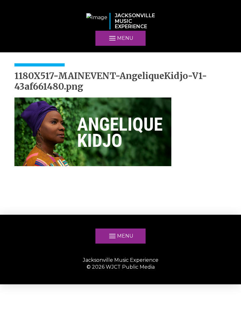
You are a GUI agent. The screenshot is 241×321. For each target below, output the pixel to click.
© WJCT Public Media (121, 267)
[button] (120, 38)
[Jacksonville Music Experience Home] (96, 21)
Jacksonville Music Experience (120, 260)
